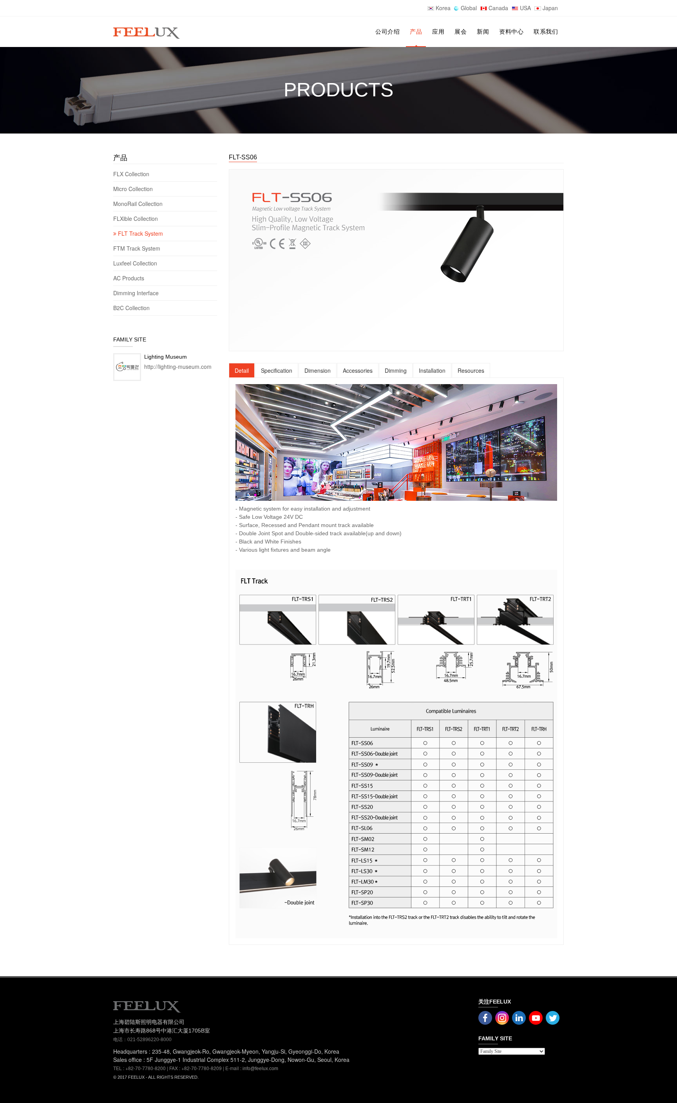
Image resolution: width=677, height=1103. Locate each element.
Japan (549, 8)
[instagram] (536, 1017)
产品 (416, 31)
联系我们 (546, 31)
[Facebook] (485, 1017)
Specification (276, 370)
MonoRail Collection (138, 204)
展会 (460, 31)
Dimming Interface (136, 293)
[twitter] (552, 1017)
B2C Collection (131, 308)
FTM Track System (137, 248)
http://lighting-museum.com (178, 366)
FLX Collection (132, 174)
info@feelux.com (260, 1068)
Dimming (396, 370)
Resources (471, 370)
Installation (432, 370)
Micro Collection (133, 189)
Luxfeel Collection (135, 263)
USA (524, 8)
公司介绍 (387, 31)
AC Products (129, 278)
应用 (438, 31)
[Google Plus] (502, 1017)
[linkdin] (519, 1017)
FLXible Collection (136, 218)
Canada (497, 8)
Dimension (317, 370)
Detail (242, 370)
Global (468, 8)
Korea (442, 8)
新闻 (483, 31)
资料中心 (511, 31)
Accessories (358, 370)
